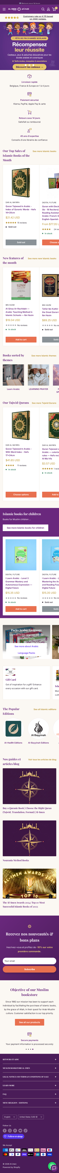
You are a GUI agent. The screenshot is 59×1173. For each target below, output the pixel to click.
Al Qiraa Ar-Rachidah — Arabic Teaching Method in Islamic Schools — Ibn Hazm (19, 311)
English (7, 1117)
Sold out (21, 242)
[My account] (48, 9)
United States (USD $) (28, 1117)
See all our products (29, 1022)
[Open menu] (4, 9)
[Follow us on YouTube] (20, 1131)
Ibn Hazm (10, 305)
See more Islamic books (44, 151)
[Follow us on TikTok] (25, 1131)
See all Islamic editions (45, 709)
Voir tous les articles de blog (42, 759)
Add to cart (21, 339)
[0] (54, 9)
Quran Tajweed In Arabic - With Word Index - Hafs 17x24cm (19, 452)
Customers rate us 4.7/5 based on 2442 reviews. (38, 17)
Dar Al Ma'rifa (12, 202)
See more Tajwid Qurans (44, 403)
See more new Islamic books (42, 258)
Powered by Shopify (11, 1167)
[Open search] (43, 9)
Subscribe (29, 969)
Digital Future (12, 574)
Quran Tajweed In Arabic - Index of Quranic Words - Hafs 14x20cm (21, 209)
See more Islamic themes (43, 355)
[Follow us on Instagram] (10, 1131)
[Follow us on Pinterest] (15, 1131)
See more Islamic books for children (25, 527)
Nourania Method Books (16, 860)
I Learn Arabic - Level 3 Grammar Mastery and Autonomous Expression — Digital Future (18, 583)
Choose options (21, 494)
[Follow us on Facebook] (5, 1131)
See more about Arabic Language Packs (26, 649)
